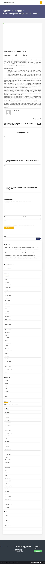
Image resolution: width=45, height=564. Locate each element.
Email (24, 216)
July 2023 (7, 335)
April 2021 (7, 356)
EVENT (6, 380)
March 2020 (7, 358)
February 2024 (8, 324)
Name (5, 216)
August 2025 (7, 300)
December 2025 (8, 290)
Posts (6, 388)
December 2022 (8, 345)
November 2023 (8, 327)
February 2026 (8, 284)
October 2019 (8, 366)
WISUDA (6, 396)
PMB (6, 385)
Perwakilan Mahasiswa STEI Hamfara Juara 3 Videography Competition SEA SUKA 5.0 (22, 250)
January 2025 (8, 313)
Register (7, 515)
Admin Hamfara (16, 55)
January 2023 (8, 342)
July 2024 (7, 321)
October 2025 (8, 295)
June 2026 (7, 277)
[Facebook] (34, 554)
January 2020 (8, 361)
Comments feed (8, 523)
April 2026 (7, 282)
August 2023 (7, 332)
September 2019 (8, 369)
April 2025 (7, 311)
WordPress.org (8, 525)
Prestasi (6, 391)
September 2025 (8, 298)
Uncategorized (13, 14)
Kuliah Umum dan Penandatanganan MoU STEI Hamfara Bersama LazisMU (19, 252)
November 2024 (8, 316)
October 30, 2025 (7, 55)
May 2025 (7, 308)
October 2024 (8, 319)
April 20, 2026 (8, 189)
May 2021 (7, 353)
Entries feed (7, 520)
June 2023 (7, 337)
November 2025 (8, 292)
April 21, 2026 (8, 161)
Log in (6, 517)
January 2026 (8, 287)
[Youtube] (38, 554)
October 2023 (8, 329)
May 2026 (7, 279)
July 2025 (7, 303)
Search (5, 236)
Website (5, 220)
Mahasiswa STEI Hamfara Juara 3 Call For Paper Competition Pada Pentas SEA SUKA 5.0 (22, 247)
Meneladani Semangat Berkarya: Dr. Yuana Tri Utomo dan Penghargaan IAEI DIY (22, 160)
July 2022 (7, 348)
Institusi (6, 383)
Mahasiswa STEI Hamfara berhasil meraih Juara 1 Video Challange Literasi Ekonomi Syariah (21, 188)
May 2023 (7, 340)
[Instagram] (36, 554)
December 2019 (8, 364)
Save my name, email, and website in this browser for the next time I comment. (19, 225)
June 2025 (7, 306)
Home (5, 14)
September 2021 (8, 350)
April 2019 (7, 372)
